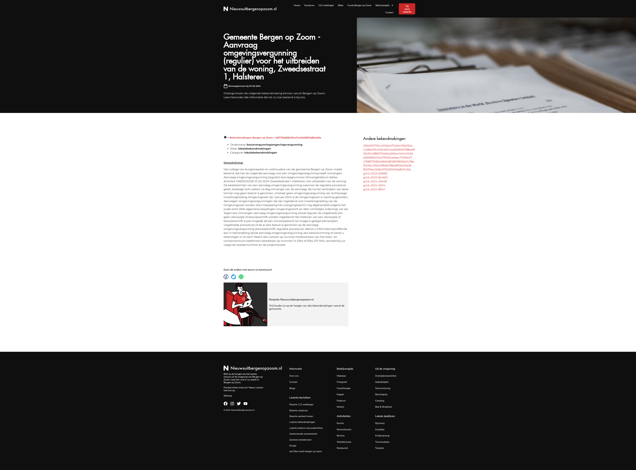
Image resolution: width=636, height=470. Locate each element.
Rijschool (380, 423)
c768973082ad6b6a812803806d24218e (388, 161)
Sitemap (228, 395)
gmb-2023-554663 (375, 177)
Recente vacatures (298, 410)
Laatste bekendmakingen (302, 422)
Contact (389, 12)
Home (297, 5)
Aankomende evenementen (303, 433)
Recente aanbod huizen (301, 416)
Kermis (340, 423)
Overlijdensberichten (385, 375)
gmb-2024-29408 (375, 181)
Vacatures (309, 5)
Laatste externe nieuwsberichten (306, 428)
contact (259, 387)
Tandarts (379, 448)
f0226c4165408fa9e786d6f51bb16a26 (387, 165)
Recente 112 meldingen (301, 404)
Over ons (294, 375)
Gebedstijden (382, 382)
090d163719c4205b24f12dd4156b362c (388, 145)
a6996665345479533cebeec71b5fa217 (387, 157)
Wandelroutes (344, 442)
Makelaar (341, 375)
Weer (341, 5)
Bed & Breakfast (383, 406)
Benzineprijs (381, 394)
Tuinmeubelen (382, 442)
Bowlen (341, 435)
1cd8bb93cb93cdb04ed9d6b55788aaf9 (389, 149)
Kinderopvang (382, 435)
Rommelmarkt (344, 429)
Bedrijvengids (382, 5)
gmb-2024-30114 (374, 185)
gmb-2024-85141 (374, 189)
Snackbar (380, 429)
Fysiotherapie (343, 388)
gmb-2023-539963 (375, 173)
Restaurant (342, 448)
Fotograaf (342, 382)
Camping (379, 400)
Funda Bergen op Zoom (359, 5)
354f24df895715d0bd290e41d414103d (388, 153)
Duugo (292, 445)
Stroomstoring (382, 388)
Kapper (340, 394)
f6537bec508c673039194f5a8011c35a (387, 169)
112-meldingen (326, 5)
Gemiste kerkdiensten (300, 439)
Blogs (292, 388)
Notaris (340, 406)
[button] (226, 276)
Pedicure (341, 400)
